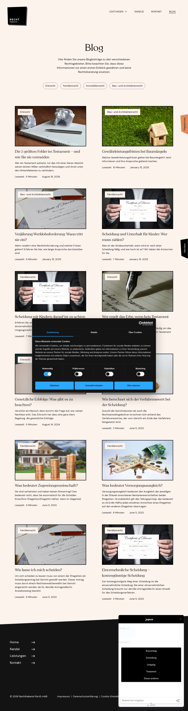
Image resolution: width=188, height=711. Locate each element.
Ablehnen (54, 385)
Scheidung (151, 658)
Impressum (63, 696)
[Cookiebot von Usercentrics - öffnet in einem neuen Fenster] (141, 323)
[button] (118, 12)
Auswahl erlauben (94, 385)
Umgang (151, 664)
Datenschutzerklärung (85, 696)
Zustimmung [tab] (53, 332)
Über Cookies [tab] (135, 332)
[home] (22, 14)
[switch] (78, 374)
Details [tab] (94, 332)
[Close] (180, 619)
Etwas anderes (151, 678)
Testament (151, 671)
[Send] (178, 700)
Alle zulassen (133, 385)
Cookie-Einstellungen (113, 696)
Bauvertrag (151, 651)
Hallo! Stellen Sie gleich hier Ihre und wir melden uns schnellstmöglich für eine (149, 631)
